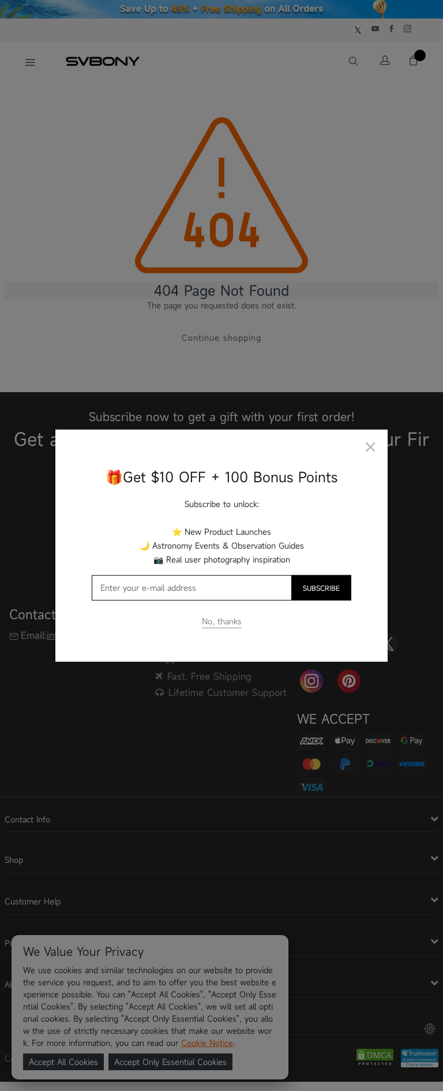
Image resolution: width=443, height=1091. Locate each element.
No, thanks (222, 621)
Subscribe (321, 588)
